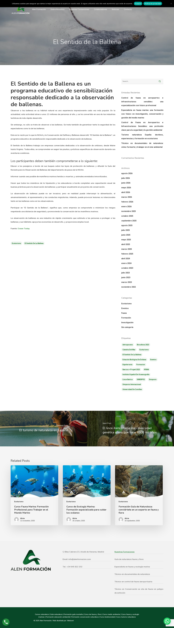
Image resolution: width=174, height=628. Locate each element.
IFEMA (146, 369)
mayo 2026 (126, 187)
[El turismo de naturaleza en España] (43, 428)
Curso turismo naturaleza (126, 617)
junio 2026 (125, 183)
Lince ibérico (128, 379)
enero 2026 (126, 206)
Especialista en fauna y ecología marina (132, 566)
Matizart (70, 620)
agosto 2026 (126, 173)
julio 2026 (125, 178)
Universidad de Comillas (132, 389)
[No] (171, 3)
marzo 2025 (126, 249)
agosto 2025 (126, 225)
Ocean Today (23, 228)
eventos (153, 360)
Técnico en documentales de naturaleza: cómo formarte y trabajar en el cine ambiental (142, 145)
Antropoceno (128, 345)
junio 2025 (125, 235)
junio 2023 (125, 277)
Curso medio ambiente (111, 614)
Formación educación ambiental (58, 617)
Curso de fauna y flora (92, 614)
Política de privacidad (153, 3)
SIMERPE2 (141, 379)
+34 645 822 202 (74, 566)
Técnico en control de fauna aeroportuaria (133, 581)
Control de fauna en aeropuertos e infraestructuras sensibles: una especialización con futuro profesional (142, 102)
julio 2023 (125, 273)
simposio (152, 379)
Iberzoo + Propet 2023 (131, 369)
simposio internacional (132, 384)
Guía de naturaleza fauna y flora (128, 559)
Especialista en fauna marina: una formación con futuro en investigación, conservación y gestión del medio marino (142, 114)
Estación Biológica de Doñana (134, 360)
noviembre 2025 (128, 211)
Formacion (140, 364)
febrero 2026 (127, 202)
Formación (126, 318)
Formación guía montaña (73, 614)
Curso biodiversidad (107, 617)
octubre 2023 (127, 268)
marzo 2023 (126, 282)
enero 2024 (126, 263)
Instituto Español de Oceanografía (136, 374)
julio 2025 (125, 230)
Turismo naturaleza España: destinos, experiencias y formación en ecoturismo (142, 137)
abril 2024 (125, 258)
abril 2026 (125, 192)
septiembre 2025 (128, 221)
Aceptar (138, 3)
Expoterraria (127, 364)
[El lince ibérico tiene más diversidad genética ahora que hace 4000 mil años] (130, 428)
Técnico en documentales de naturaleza (132, 574)
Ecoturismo (87, 34)
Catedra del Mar (129, 350)
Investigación (127, 322)
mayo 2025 (126, 240)
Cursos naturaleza (42, 614)
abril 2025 (125, 244)
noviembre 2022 (128, 287)
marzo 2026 (126, 197)
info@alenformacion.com (79, 559)
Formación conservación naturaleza (85, 617)
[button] (167, 621)
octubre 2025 (127, 216)
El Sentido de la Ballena (34, 243)
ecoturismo (16, 243)
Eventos (125, 308)
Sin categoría (127, 327)
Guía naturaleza (56, 614)
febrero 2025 (127, 254)
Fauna (124, 313)
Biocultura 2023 (143, 345)
